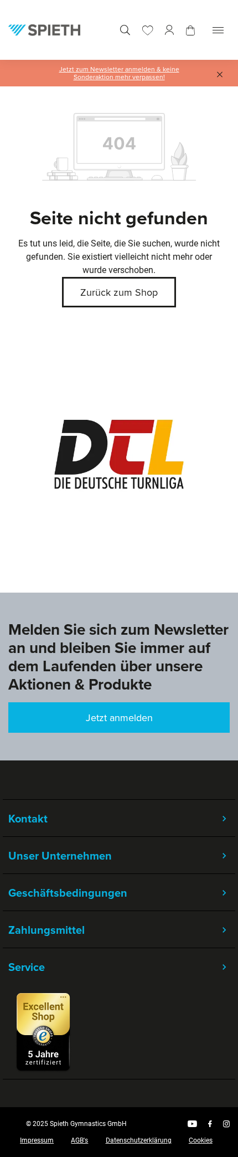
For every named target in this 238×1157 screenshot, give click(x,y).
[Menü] (218, 30)
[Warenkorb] (190, 30)
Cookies (201, 1140)
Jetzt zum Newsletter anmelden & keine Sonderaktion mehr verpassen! (119, 73)
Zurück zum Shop (119, 292)
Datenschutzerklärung (139, 1140)
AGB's (79, 1140)
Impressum (37, 1140)
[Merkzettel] (147, 30)
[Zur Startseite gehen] (44, 30)
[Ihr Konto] (169, 30)
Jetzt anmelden (119, 717)
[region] (119, 454)
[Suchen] (125, 30)
